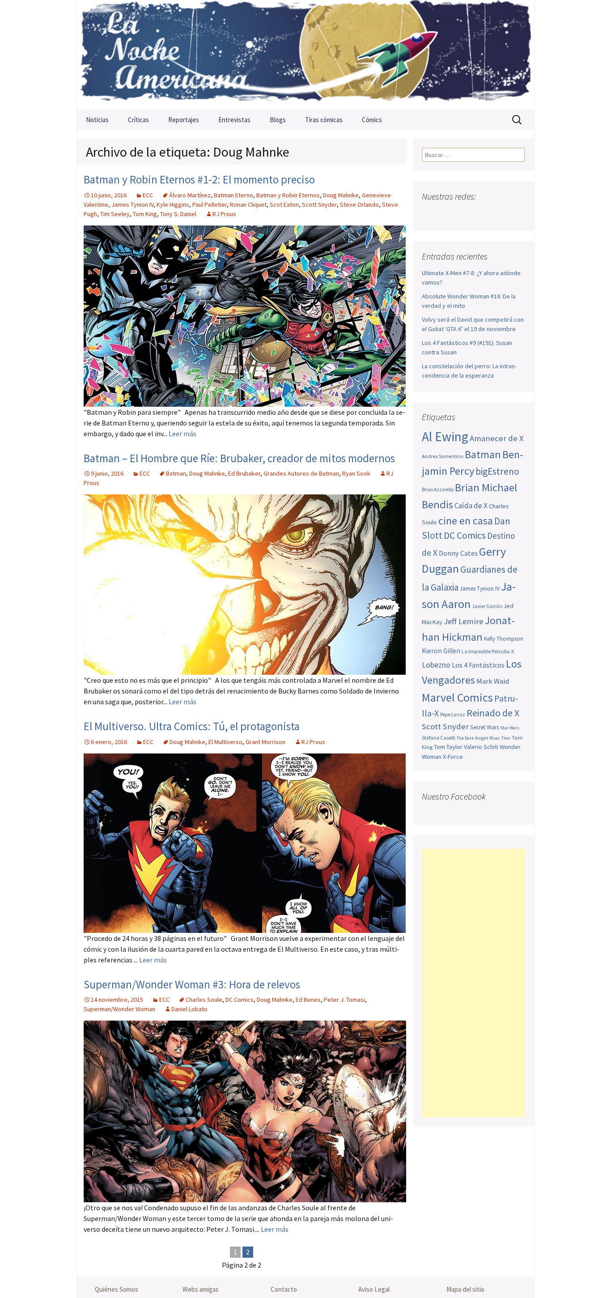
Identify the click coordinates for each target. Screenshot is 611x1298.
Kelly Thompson (503, 639)
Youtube (464, 214)
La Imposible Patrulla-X (488, 651)
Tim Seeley (115, 214)
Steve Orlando (359, 204)
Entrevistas (234, 119)
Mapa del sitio (465, 1289)
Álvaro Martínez (190, 195)
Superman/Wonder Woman (119, 1009)
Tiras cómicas (324, 119)
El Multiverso (225, 742)
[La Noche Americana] (305, 55)
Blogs (278, 119)
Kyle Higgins (173, 204)
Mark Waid (492, 681)
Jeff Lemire (463, 621)
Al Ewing (445, 436)
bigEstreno (497, 471)
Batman (176, 473)
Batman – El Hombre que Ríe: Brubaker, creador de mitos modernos (239, 458)
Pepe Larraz (452, 714)
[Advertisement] (473, 983)
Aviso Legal (374, 1289)
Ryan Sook (356, 473)
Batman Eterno (233, 195)
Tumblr (499, 214)
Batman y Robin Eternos (288, 195)
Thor (505, 738)
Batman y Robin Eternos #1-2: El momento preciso (199, 179)
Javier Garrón (487, 606)
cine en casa (465, 520)
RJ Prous (224, 214)
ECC (148, 195)
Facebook (429, 214)
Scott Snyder (319, 204)
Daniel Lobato (189, 1009)
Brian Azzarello (438, 489)
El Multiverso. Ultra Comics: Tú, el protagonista (192, 726)
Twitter (447, 214)
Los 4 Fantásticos (478, 664)
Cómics (372, 119)
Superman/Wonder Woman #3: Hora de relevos (192, 984)
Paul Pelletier (209, 204)
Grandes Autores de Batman (301, 473)
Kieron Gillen (441, 651)
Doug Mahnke (341, 195)
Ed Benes (308, 1000)
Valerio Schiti (481, 747)
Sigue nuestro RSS (517, 214)
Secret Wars (484, 727)
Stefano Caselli (438, 737)
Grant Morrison (265, 742)
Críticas (138, 119)
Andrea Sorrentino (442, 456)
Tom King (145, 214)
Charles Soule (204, 1000)
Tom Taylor (448, 747)
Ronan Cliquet (248, 204)
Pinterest (482, 214)
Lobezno (436, 665)
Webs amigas (200, 1289)
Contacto (284, 1289)
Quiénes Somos (116, 1289)
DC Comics (239, 1000)
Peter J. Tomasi (344, 1000)
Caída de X (471, 506)
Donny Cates (458, 553)
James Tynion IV (132, 204)
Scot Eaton (284, 204)
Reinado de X (493, 713)
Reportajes (183, 119)
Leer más (182, 433)
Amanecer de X (497, 438)
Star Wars (509, 728)
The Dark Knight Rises (478, 738)
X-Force (453, 757)
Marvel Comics (457, 697)
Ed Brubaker (244, 473)
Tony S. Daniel (178, 214)
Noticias (97, 119)
